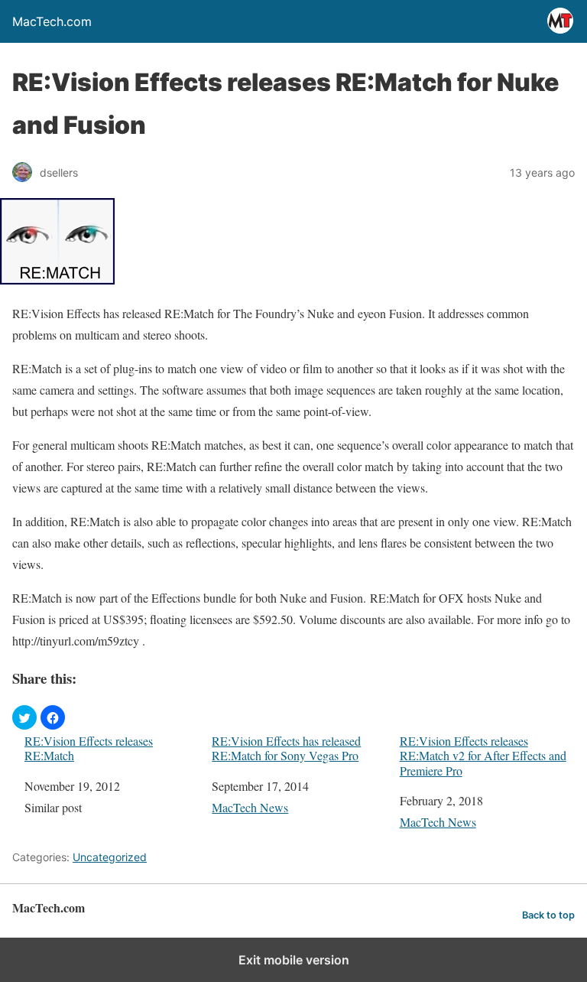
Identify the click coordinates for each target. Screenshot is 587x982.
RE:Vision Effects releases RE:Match (88, 748)
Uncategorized (110, 856)
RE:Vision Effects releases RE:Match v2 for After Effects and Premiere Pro (483, 755)
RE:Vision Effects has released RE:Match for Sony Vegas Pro (286, 748)
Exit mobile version (293, 959)
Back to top (548, 915)
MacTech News (250, 807)
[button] (24, 717)
